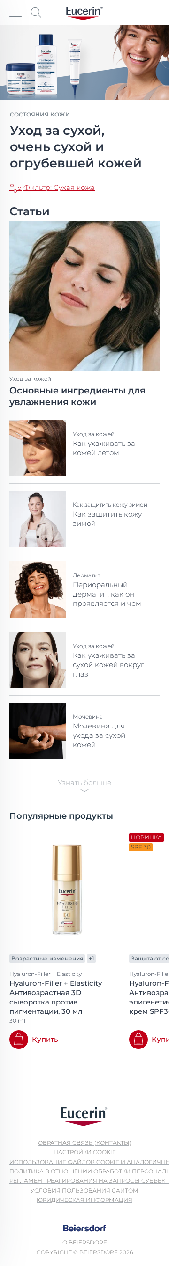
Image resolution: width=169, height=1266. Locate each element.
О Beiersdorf (84, 1242)
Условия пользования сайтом (84, 1190)
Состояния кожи (40, 114)
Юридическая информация (84, 1199)
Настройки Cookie (85, 1152)
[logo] (84, 12)
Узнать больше (84, 782)
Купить (45, 1039)
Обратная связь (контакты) (84, 1142)
